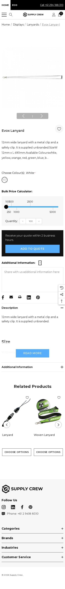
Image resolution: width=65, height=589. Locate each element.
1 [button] (32, 116)
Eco (14, 5)
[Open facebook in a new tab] (21, 506)
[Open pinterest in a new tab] (30, 506)
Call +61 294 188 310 (51, 5)
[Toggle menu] (4, 14)
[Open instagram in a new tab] (4, 506)
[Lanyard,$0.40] (16, 412)
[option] (32, 77)
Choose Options (16, 452)
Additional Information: (18, 262)
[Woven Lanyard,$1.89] (48, 412)
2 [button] (32, 462)
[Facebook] (2, 297)
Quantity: (11, 221)
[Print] (20, 297)
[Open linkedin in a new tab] (13, 506)
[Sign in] (54, 15)
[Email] (11, 297)
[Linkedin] (28, 297)
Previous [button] (23, 116)
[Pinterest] (37, 297)
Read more (32, 353)
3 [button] (38, 462)
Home (5, 5)
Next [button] (42, 116)
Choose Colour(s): (18, 172)
